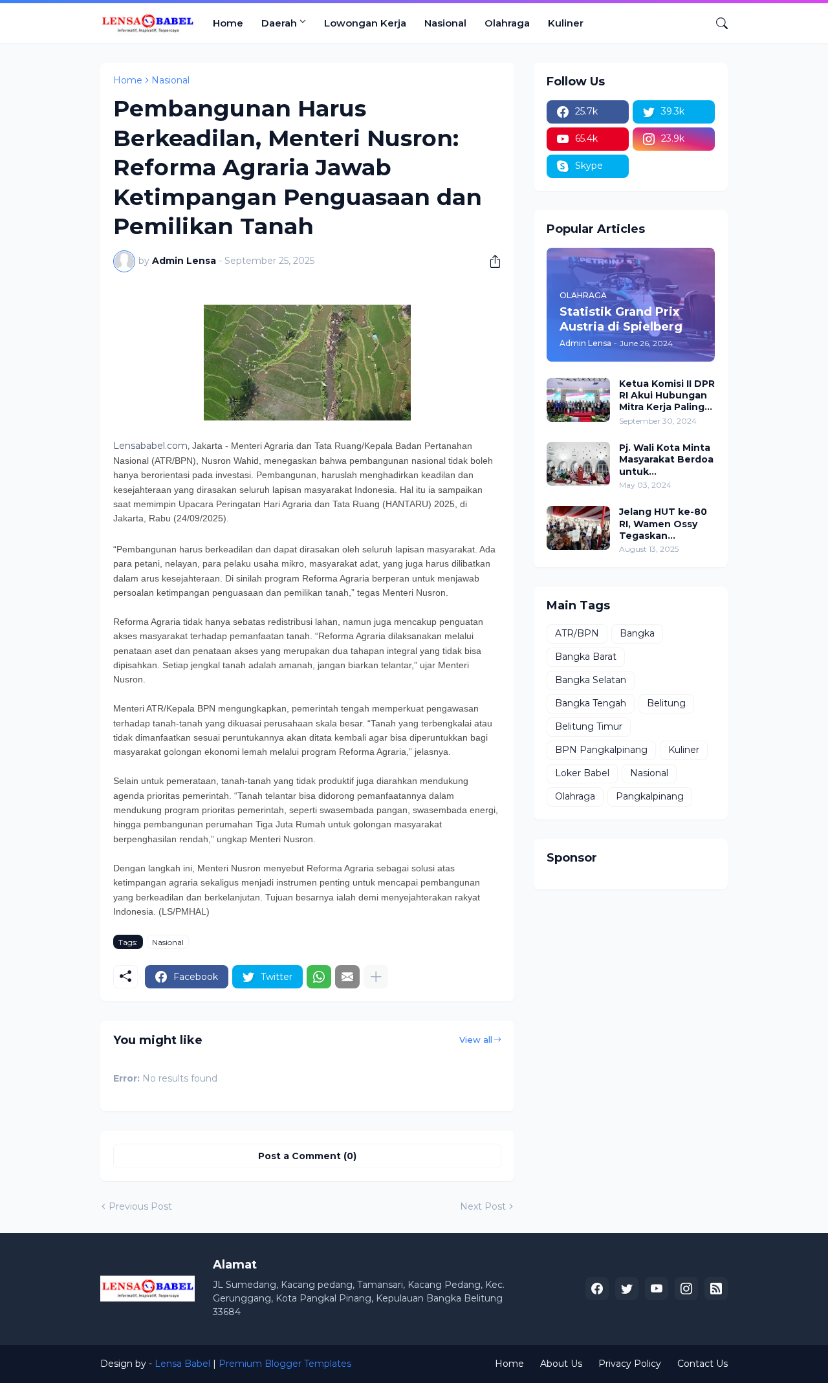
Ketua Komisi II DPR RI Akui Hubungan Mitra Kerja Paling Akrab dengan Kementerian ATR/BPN (667, 395)
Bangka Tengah (590, 703)
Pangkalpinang (650, 796)
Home (228, 23)
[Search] (717, 23)
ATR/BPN (577, 633)
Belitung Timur (588, 726)
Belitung (666, 703)
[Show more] (376, 976)
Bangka (637, 633)
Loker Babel (582, 773)
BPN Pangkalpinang (601, 750)
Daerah (279, 23)
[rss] (716, 1288)
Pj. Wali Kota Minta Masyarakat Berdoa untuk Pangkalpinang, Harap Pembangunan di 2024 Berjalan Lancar (666, 459)
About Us (561, 1363)
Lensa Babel (182, 1363)
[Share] (490, 261)
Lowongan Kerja (365, 23)
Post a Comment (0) (307, 1156)
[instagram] (686, 1288)
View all (475, 1039)
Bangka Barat (585, 656)
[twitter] (626, 1288)
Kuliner (565, 23)
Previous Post (140, 1206)
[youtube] (656, 1288)
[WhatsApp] (319, 976)
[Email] (347, 976)
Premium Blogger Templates (285, 1363)
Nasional (445, 23)
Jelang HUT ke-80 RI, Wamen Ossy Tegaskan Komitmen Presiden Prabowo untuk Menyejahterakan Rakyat (664, 523)
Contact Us (702, 1363)
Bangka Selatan (590, 680)
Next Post (483, 1206)
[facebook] (597, 1288)
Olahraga (507, 23)
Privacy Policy (629, 1363)
